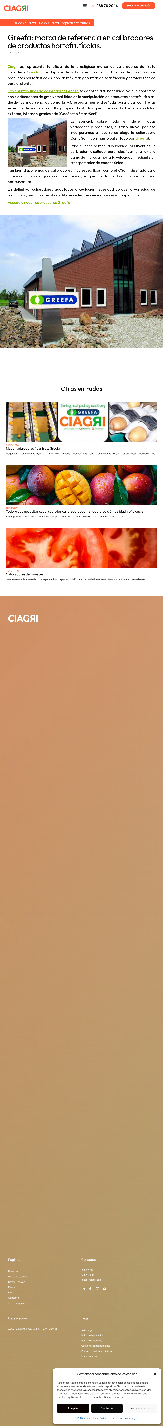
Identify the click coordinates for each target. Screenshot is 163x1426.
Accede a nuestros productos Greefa (39, 202)
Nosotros (13, 1271)
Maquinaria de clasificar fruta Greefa (33, 448)
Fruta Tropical (61, 23)
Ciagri (13, 66)
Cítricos (17, 23)
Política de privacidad (111, 1418)
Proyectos (13, 1287)
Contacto (13, 1297)
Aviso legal (131, 1418)
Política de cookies (87, 1418)
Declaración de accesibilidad (97, 1351)
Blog (10, 1292)
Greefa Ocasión (16, 1282)
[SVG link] (16, 8)
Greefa (33, 72)
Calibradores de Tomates (24, 574)
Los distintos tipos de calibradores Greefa (43, 91)
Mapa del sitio (89, 1356)
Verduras (83, 23)
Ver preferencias (141, 1408)
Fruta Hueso (37, 23)
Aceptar (73, 1408)
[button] (155, 1374)
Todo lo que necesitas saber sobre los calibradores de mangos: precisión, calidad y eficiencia (74, 511)
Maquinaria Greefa (18, 1276)
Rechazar (107, 1408)
